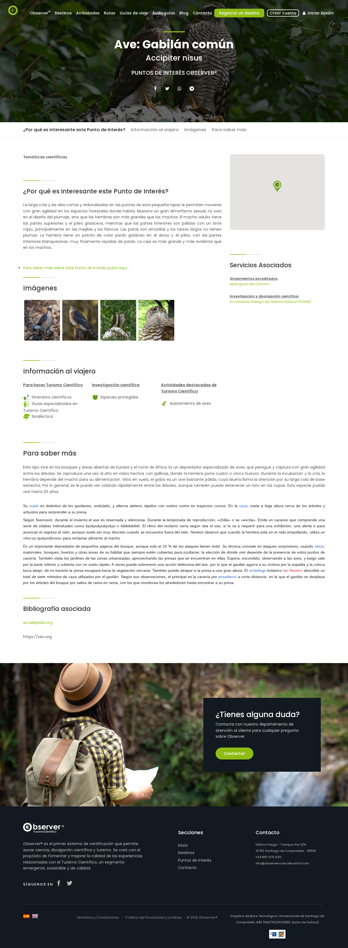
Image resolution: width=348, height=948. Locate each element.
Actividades (88, 13)
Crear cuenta (283, 13)
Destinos (186, 852)
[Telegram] (191, 88)
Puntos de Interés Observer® (174, 73)
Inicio (183, 845)
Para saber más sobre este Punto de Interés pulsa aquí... (76, 268)
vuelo (34, 506)
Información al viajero (155, 130)
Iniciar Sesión (320, 13)
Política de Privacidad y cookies (153, 917)
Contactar (234, 753)
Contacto (187, 867)
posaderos (227, 577)
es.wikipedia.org (37, 622)
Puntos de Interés (194, 860)
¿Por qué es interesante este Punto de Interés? (74, 130)
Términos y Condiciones (97, 917)
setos (319, 546)
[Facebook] (155, 88)
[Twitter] (167, 88)
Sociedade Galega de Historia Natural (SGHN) (270, 301)
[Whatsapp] (179, 88)
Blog (183, 13)
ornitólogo (257, 570)
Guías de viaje (134, 13)
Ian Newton (293, 570)
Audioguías (163, 13)
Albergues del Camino (249, 284)
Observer (40, 13)
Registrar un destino (239, 13)
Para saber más (229, 130)
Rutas (109, 13)
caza (243, 506)
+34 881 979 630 (268, 857)
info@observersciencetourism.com (282, 863)
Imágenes (195, 130)
